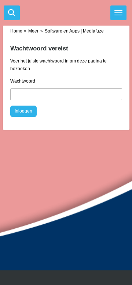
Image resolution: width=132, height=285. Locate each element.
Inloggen (23, 111)
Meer (33, 31)
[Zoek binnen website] (12, 12)
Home (16, 31)
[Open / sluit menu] (118, 12)
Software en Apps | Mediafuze (74, 31)
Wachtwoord (22, 81)
